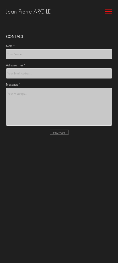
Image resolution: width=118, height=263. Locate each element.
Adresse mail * (15, 65)
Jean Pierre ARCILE (28, 11)
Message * (13, 84)
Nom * (10, 46)
